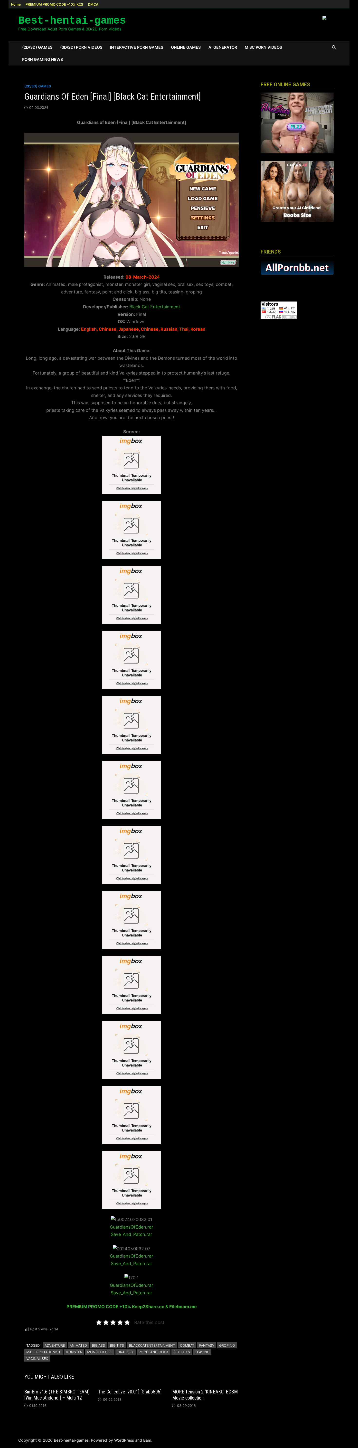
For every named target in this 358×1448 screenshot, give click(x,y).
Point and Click (154, 1352)
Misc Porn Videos (263, 47)
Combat (187, 1345)
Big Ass (98, 1345)
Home (16, 4)
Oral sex (125, 1352)
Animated (78, 1345)
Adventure (55, 1345)
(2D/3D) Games (37, 47)
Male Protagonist (43, 1352)
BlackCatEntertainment (152, 1345)
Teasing (202, 1352)
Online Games (186, 47)
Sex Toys (181, 1352)
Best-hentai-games (72, 21)
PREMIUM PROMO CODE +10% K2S (54, 4)
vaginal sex (37, 1358)
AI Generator (222, 47)
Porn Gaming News (42, 59)
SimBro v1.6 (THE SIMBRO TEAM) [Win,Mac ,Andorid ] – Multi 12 (57, 1395)
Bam (147, 1440)
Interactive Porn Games (136, 47)
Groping (227, 1345)
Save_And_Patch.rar (131, 1234)
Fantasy (206, 1345)
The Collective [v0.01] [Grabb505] (129, 1392)
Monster (74, 1352)
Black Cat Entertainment (154, 306)
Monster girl (100, 1352)
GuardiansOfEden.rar (131, 1227)
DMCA (93, 4)
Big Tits (117, 1345)
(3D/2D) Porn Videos (81, 47)
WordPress (124, 1440)
